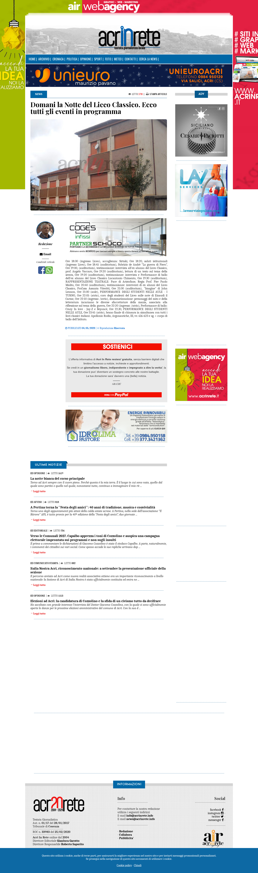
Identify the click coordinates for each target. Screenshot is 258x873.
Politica (72, 59)
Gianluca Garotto (68, 841)
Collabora (125, 834)
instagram (214, 813)
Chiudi (137, 865)
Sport (98, 59)
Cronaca (58, 59)
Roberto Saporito (72, 844)
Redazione (126, 831)
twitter (216, 816)
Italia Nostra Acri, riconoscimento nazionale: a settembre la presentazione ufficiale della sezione (98, 570)
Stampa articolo (158, 94)
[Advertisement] (201, 281)
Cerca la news (148, 59)
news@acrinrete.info (140, 819)
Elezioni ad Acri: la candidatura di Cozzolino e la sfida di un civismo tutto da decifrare (95, 601)
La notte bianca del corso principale (57, 479)
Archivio (43, 59)
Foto (108, 59)
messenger (215, 820)
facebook (216, 809)
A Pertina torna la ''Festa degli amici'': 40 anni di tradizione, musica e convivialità (92, 507)
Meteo (118, 59)
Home (32, 59)
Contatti (130, 59)
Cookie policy (124, 865)
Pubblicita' (126, 838)
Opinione (85, 59)
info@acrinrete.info (139, 815)
